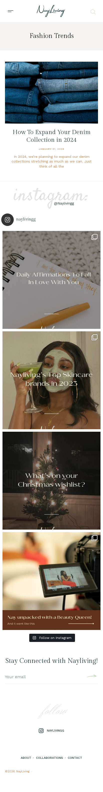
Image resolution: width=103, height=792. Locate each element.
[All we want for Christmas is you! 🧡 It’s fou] (51, 481)
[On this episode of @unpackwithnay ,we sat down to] (51, 581)
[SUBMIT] (91, 676)
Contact (75, 758)
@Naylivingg (64, 203)
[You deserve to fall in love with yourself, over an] (51, 280)
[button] (10, 11)
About (26, 758)
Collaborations (49, 758)
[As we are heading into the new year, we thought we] (51, 380)
